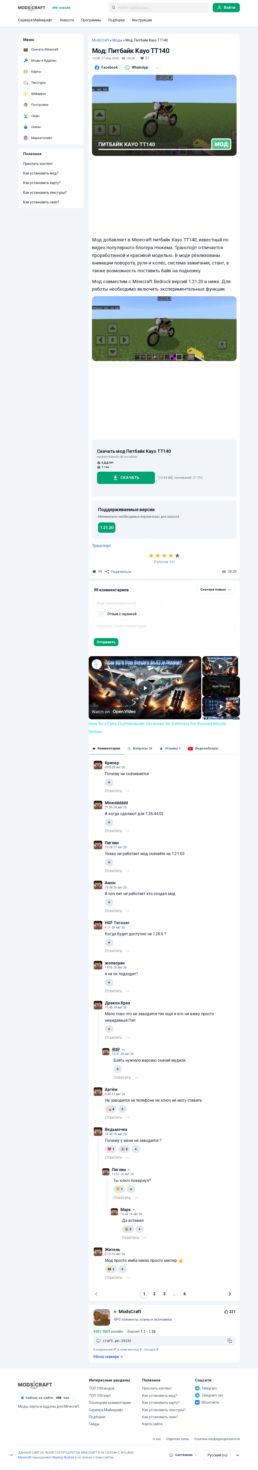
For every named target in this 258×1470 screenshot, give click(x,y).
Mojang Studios (63, 1457)
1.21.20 (106, 527)
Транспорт (101, 545)
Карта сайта (152, 1424)
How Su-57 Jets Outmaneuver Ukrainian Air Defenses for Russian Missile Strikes (144, 663)
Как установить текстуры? (45, 193)
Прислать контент (38, 164)
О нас (157, 1439)
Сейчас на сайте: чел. (47, 1398)
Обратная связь (177, 1439)
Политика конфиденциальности (217, 1439)
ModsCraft (100, 40)
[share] (191, 661)
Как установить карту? (42, 183)
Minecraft (24, 1457)
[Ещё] (128, 791)
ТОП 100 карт (100, 1396)
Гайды (94, 1424)
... (157, 67)
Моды (117, 40)
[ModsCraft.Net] (35, 1384)
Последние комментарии (110, 1403)
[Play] (221, 706)
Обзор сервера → (108, 1357)
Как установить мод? (40, 173)
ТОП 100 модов (101, 1388)
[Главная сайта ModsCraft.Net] (31, 8)
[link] (97, 664)
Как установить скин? (41, 202)
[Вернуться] (11, 1455)
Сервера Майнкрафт (106, 1410)
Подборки (97, 1417)
